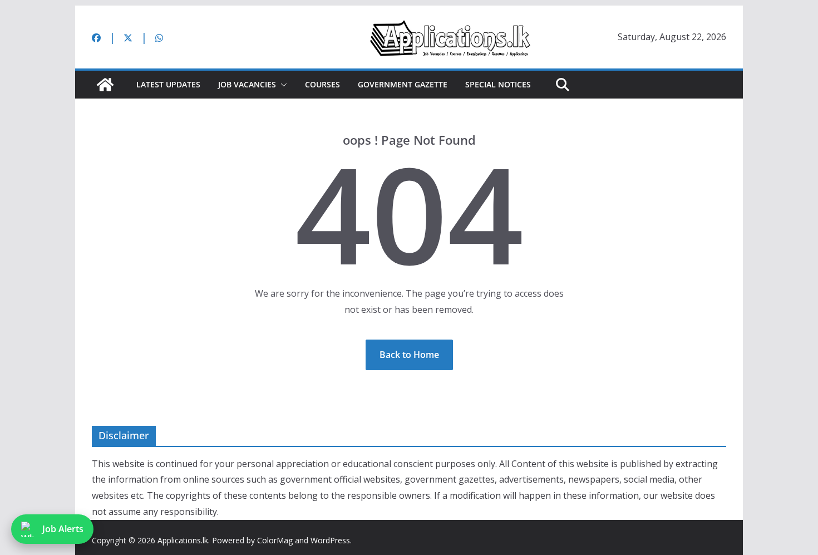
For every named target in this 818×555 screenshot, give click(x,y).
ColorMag (275, 540)
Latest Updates (168, 84)
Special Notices (498, 84)
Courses (322, 84)
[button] (281, 84)
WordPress (330, 540)
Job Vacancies (247, 84)
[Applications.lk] (105, 85)
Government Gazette (402, 84)
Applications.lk (182, 540)
